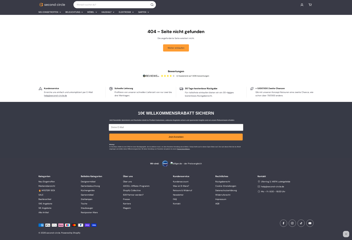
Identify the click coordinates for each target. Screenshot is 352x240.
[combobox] (114, 4)
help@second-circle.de (55, 95)
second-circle (53, 232)
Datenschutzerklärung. (183, 149)
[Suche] (152, 4)
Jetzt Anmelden (176, 137)
